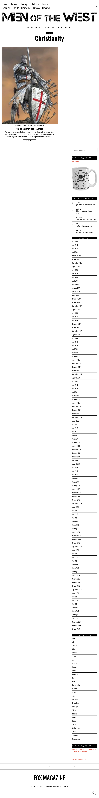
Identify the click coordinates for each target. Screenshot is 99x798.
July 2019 (74, 510)
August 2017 (75, 593)
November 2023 (76, 324)
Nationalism (75, 703)
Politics (74, 710)
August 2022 (76, 378)
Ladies (74, 692)
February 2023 (76, 356)
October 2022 (76, 370)
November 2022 (76, 367)
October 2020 (76, 457)
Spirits (74, 721)
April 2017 (75, 607)
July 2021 (74, 424)
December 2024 (77, 295)
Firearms (74, 667)
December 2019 (76, 493)
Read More (29, 141)
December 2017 (76, 579)
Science (74, 717)
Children (74, 645)
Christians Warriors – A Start (29, 128)
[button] (95, 150)
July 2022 (75, 381)
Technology (75, 735)
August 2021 (75, 421)
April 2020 (75, 478)
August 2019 (75, 507)
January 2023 (76, 360)
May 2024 (75, 320)
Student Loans (76, 728)
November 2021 (76, 410)
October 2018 (76, 543)
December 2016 (76, 622)
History (74, 681)
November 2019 (76, 496)
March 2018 (75, 568)
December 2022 (76, 363)
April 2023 (75, 349)
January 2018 (76, 575)
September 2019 (77, 503)
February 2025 (76, 288)
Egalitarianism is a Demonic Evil (85, 205)
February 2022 (76, 399)
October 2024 (76, 302)
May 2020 (75, 475)
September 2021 (77, 417)
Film (73, 660)
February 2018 (76, 571)
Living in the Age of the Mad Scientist (84, 212)
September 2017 (77, 589)
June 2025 (75, 274)
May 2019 (75, 518)
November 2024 (76, 299)
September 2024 (77, 306)
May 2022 (75, 388)
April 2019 (75, 521)
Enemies (74, 653)
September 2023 (77, 331)
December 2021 (76, 406)
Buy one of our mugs (79, 759)
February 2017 (76, 615)
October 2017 (76, 586)
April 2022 (75, 392)
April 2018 (75, 564)
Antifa (74, 638)
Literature (75, 699)
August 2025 (76, 266)
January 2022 (76, 403)
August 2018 (75, 550)
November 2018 (76, 539)
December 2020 (77, 449)
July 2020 (75, 467)
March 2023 (75, 353)
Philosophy (40, 125)
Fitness (74, 671)
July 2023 (75, 338)
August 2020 (76, 464)
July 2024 (75, 313)
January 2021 (76, 446)
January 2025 (76, 291)
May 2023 (75, 345)
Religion (74, 714)
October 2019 (76, 500)
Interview (74, 688)
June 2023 (75, 342)
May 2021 (75, 431)
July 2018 (74, 554)
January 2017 (76, 618)
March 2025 (75, 284)
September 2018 (77, 546)
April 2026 (75, 252)
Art (73, 642)
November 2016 (76, 625)
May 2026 (75, 248)
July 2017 (74, 597)
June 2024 (75, 317)
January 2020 (76, 489)
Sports (74, 724)
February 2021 (76, 442)
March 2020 (75, 482)
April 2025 (75, 281)
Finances (74, 663)
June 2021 (75, 428)
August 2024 (76, 309)
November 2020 (76, 453)
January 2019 (76, 532)
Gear (73, 678)
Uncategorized (76, 739)
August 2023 (76, 335)
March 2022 (75, 396)
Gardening (75, 674)
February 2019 (76, 528)
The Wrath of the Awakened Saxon (86, 219)
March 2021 (75, 439)
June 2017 (75, 600)
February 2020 (76, 485)
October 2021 (76, 414)
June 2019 (75, 514)
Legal (73, 696)
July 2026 (75, 241)
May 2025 (75, 277)
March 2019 (75, 525)
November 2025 (76, 256)
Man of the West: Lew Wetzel (84, 232)
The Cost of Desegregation (84, 226)
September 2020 (77, 460)
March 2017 (75, 611)
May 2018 (75, 561)
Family (35, 125)
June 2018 (75, 557)
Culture (30, 125)
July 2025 (75, 270)
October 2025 (76, 259)
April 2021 (75, 435)
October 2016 (76, 629)
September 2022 (77, 374)
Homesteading (76, 685)
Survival (74, 732)
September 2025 (77, 263)
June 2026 (75, 245)
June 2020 (75, 471)
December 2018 (76, 536)
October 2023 (76, 327)
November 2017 (76, 582)
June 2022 (75, 385)
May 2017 (74, 604)
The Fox (65, 786)
